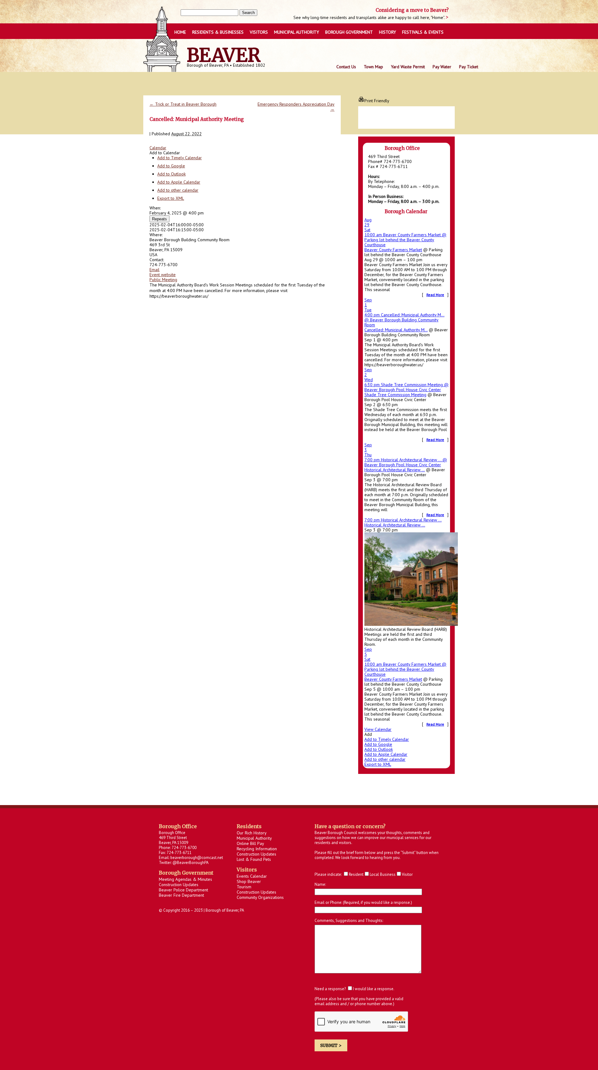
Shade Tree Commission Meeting (395, 394)
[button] (165, 153)
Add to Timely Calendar (179, 158)
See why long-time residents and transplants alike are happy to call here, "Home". (369, 17)
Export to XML (170, 198)
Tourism (244, 887)
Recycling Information (257, 849)
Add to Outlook (171, 174)
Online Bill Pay (250, 843)
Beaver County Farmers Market (393, 249)
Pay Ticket (468, 67)
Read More (435, 294)
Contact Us (346, 67)
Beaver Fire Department (181, 895)
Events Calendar (252, 876)
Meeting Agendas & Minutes (185, 879)
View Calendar (378, 729)
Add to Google (171, 166)
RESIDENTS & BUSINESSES (218, 32)
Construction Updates (178, 884)
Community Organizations (260, 897)
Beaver (224, 55)
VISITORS (259, 32)
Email (154, 269)
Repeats (159, 219)
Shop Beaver (249, 881)
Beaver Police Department (183, 890)
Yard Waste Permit (408, 67)
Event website (163, 274)
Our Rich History (252, 833)
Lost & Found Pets (254, 859)
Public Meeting (163, 279)
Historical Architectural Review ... (394, 470)
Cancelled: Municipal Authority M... (396, 330)
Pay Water (442, 67)
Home (180, 32)
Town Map (373, 67)
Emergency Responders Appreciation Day (296, 106)
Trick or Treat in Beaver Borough (183, 104)
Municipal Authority (296, 32)
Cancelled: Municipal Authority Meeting (197, 119)
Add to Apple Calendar (178, 182)
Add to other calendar (177, 190)
